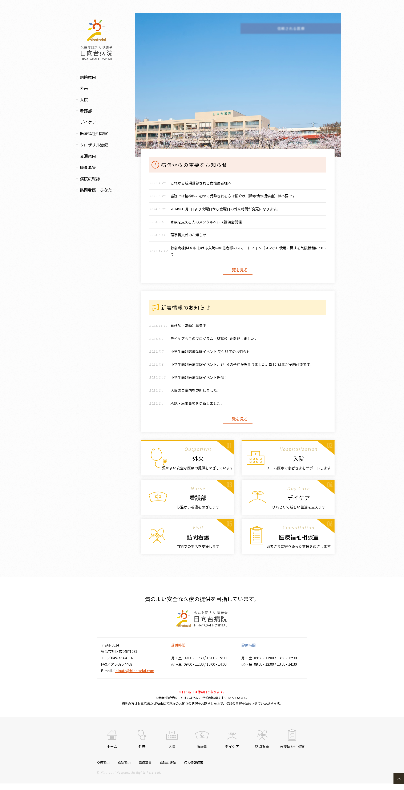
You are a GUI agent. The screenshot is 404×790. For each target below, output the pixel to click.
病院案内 (124, 762)
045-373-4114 (122, 657)
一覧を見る (238, 269)
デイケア (88, 122)
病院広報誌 (90, 178)
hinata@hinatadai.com (134, 670)
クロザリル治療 (94, 144)
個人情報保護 (193, 762)
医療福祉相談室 (94, 133)
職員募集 (88, 167)
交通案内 (88, 156)
